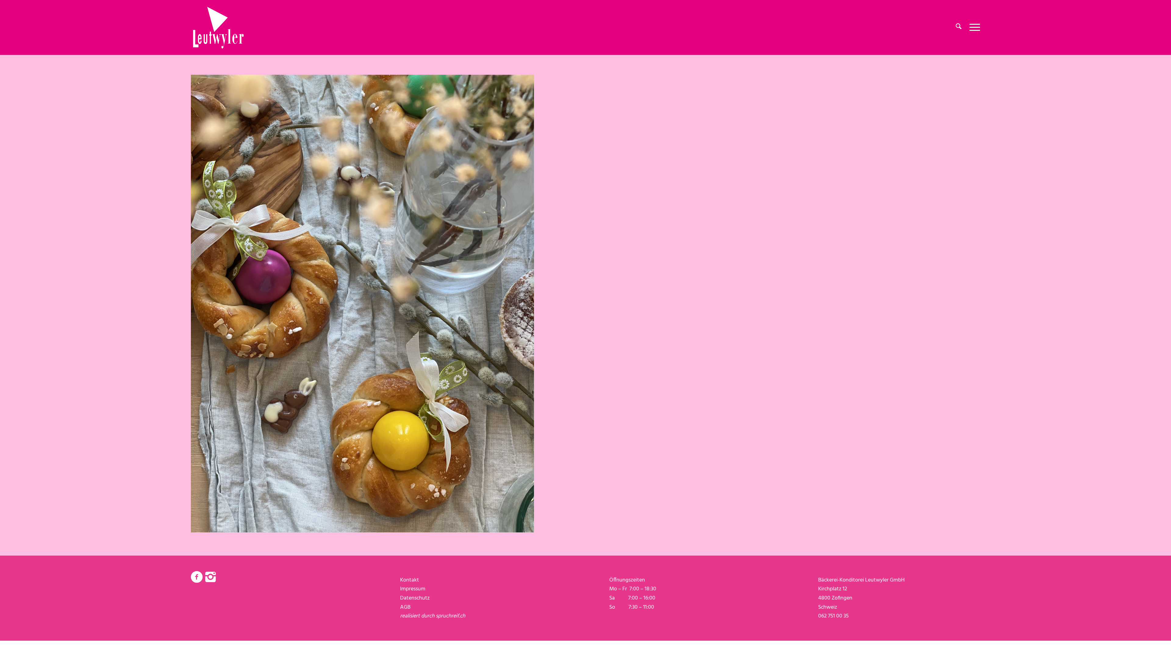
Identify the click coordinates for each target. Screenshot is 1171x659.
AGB (405, 607)
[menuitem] (958, 27)
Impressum (412, 589)
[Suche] (958, 27)
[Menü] (972, 27)
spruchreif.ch (450, 616)
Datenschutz (415, 598)
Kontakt (409, 580)
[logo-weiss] (218, 27)
